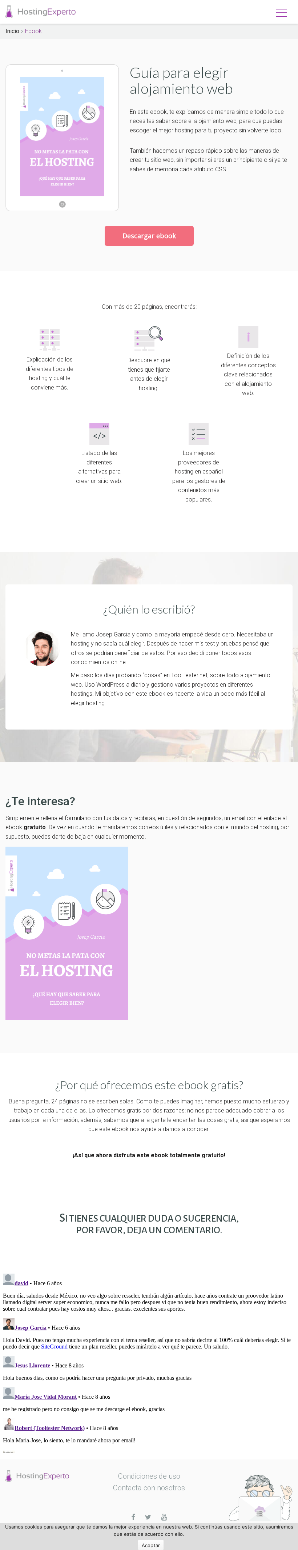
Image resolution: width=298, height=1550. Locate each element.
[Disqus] (149, 1362)
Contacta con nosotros (149, 1487)
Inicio (12, 31)
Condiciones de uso (149, 1476)
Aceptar (151, 1545)
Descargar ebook (149, 235)
